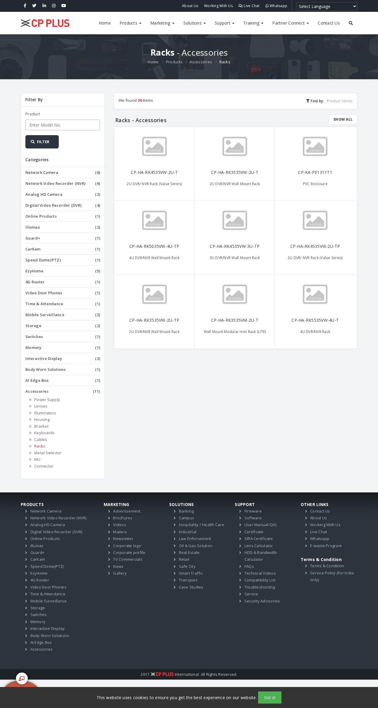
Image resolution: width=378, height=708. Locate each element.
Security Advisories (262, 601)
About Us (190, 5)
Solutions (193, 23)
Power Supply (47, 399)
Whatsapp (278, 5)
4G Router (62, 282)
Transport (188, 580)
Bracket (41, 426)
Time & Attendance (62, 303)
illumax (62, 227)
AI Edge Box (62, 380)
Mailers (120, 531)
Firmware (253, 511)
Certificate (254, 531)
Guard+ (62, 238)
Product (32, 114)
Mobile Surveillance (62, 314)
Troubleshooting (260, 587)
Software (253, 518)
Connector (43, 466)
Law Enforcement (195, 538)
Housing (42, 419)
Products (129, 23)
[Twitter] (34, 6)
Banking (186, 511)
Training (251, 23)
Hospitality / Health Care (201, 524)
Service (251, 594)
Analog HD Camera (62, 194)
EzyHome (62, 271)
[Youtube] (63, 6)
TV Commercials (128, 559)
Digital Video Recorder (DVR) (62, 205)
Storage (62, 325)
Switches (62, 336)
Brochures (122, 518)
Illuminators (45, 413)
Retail (184, 559)
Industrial (188, 531)
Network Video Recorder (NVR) (62, 183)
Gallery (120, 573)
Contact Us (329, 23)
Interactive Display (62, 358)
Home (105, 23)
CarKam (62, 249)
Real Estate (189, 552)
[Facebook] (25, 6)
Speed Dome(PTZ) (62, 260)
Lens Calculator (259, 545)
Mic (37, 459)
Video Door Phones (62, 292)
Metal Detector (48, 452)
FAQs (249, 566)
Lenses (41, 406)
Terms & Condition (327, 565)
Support (223, 23)
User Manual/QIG (261, 524)
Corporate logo (127, 545)
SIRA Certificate (259, 538)
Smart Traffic (191, 573)
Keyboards (44, 432)
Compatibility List (260, 580)
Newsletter (123, 538)
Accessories (201, 61)
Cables (40, 439)
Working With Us (218, 5)
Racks (39, 446)
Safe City (187, 566)
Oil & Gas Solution (196, 545)
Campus (186, 518)
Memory (62, 347)
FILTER (42, 141)
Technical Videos (260, 573)
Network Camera (62, 172)
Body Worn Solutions (62, 369)
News (118, 566)
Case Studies (191, 587)
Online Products (62, 216)
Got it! (270, 697)
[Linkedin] (44, 6)
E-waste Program (326, 545)
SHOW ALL (343, 119)
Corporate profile (129, 552)
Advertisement (126, 511)
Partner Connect (289, 23)
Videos (119, 524)
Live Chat (251, 5)
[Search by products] (350, 23)
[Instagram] (53, 6)
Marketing (161, 23)
